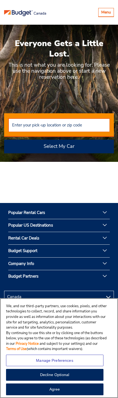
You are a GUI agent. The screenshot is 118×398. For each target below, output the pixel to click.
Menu (107, 13)
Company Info (21, 263)
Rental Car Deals (23, 238)
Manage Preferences (54, 360)
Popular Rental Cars (26, 212)
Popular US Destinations (30, 225)
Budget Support (22, 250)
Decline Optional (54, 374)
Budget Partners (23, 276)
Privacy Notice (28, 343)
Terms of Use (16, 348)
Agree (54, 389)
